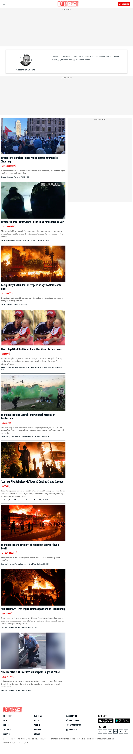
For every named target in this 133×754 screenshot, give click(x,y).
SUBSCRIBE (124, 4)
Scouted (6, 734)
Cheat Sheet (7, 716)
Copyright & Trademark (104, 739)
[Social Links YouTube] (115, 732)
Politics (6, 721)
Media (36, 721)
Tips (18, 739)
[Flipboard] (126, 732)
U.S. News (38, 716)
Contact (12, 739)
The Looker (7, 730)
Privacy (43, 739)
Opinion (37, 734)
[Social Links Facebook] (100, 732)
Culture (37, 730)
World (37, 725)
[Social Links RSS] (121, 732)
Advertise (30, 739)
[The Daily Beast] (68, 4)
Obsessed (7, 725)
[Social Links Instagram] (110, 732)
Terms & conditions (86, 739)
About (5, 739)
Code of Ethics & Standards (58, 739)
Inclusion (74, 739)
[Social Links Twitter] (105, 732)
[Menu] (6, 4)
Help (37, 739)
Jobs (23, 739)
